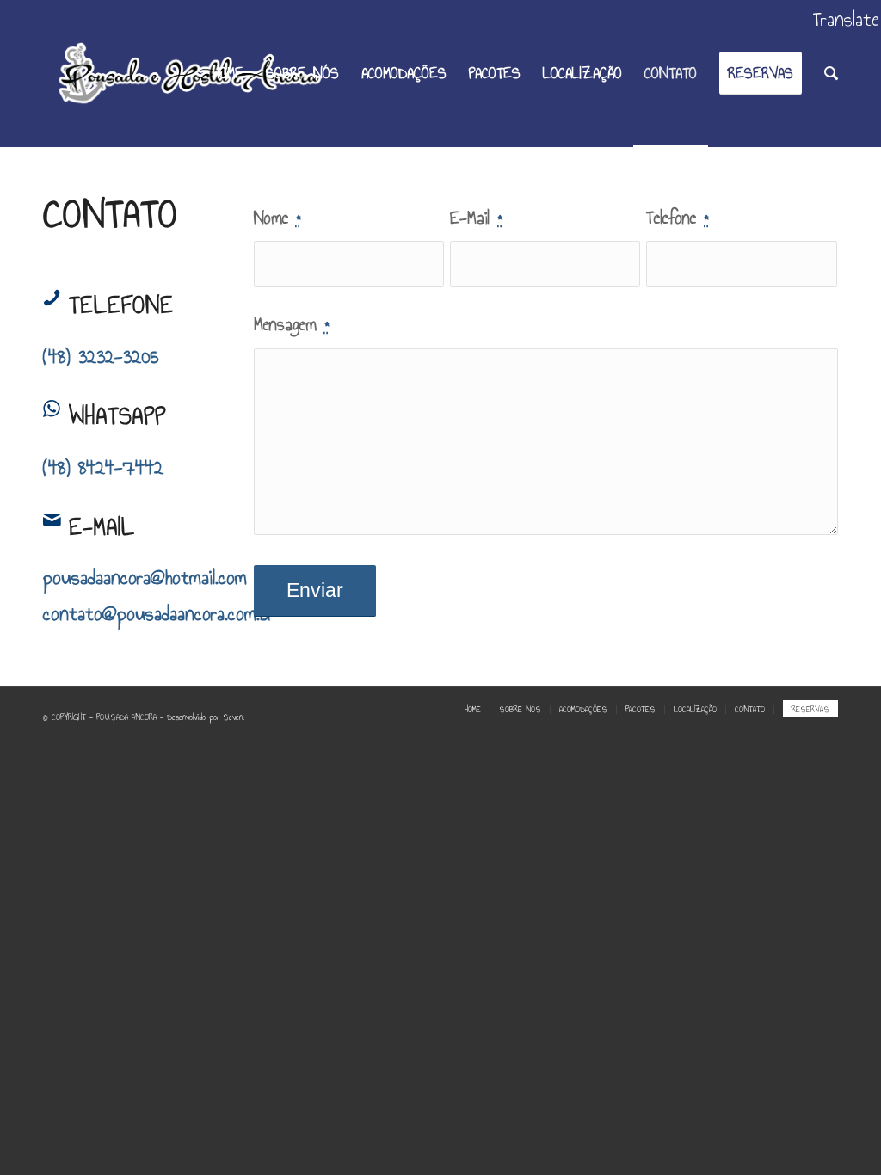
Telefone (677, 217)
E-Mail (476, 217)
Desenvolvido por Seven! (205, 717)
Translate (845, 18)
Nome (277, 217)
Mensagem (291, 324)
